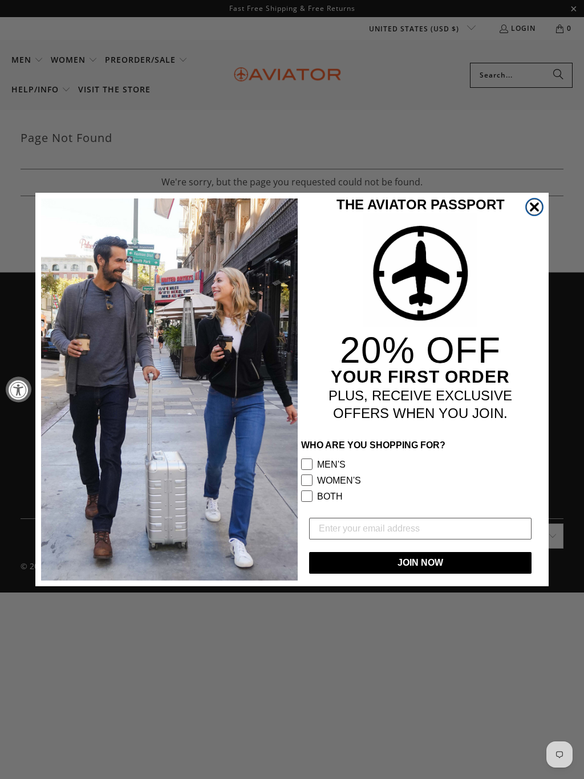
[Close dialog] (534, 207)
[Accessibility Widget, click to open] (18, 390)
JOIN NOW (420, 562)
